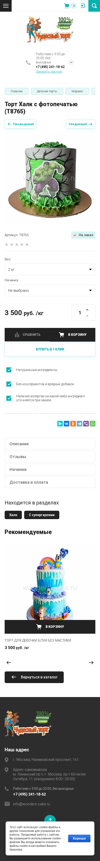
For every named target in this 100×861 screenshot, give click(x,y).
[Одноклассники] (73, 423)
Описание (19, 443)
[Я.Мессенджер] (60, 423)
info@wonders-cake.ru (31, 804)
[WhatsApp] (92, 423)
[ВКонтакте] (66, 423)
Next (91, 663)
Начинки (18, 469)
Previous (9, 663)
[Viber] (86, 423)
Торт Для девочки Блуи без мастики (38, 640)
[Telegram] (79, 423)
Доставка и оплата (29, 482)
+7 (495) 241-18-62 (50, 67)
